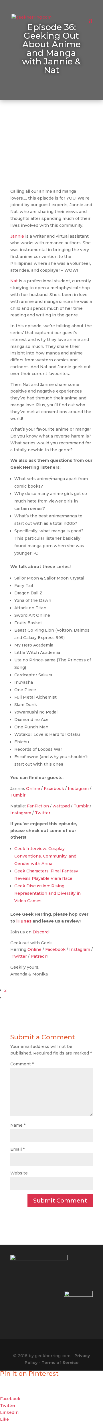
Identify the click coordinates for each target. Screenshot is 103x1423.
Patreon (39, 956)
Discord (41, 932)
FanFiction (38, 806)
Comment (22, 1064)
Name (17, 1125)
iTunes (23, 921)
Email (17, 1149)
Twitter (42, 812)
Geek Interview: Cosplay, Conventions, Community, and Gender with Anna (45, 856)
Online (33, 788)
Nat (14, 280)
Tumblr (17, 795)
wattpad (61, 806)
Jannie (17, 236)
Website (19, 1173)
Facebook (54, 788)
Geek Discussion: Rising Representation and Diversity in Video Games (47, 893)
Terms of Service (60, 1362)
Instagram (78, 788)
